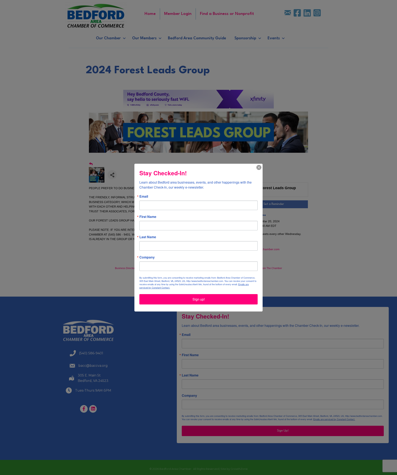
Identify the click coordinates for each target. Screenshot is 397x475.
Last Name (147, 237)
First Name (147, 216)
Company (147, 257)
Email (143, 196)
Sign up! (199, 299)
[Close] (258, 167)
